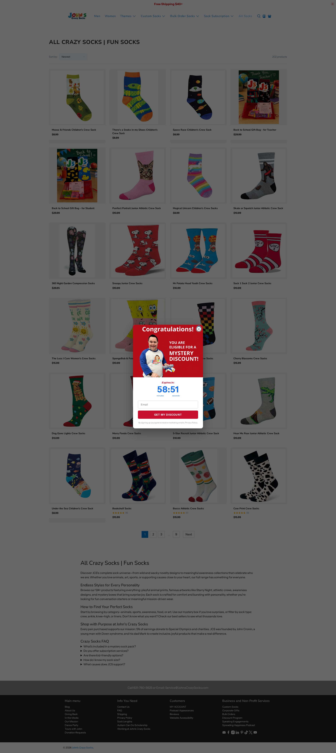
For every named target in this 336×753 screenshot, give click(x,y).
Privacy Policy (191, 422)
